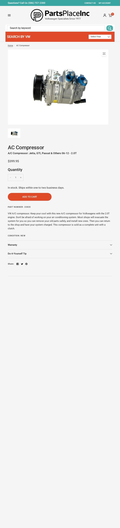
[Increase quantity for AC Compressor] (20, 177)
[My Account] (104, 15)
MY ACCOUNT (105, 3)
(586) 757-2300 (36, 3)
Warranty (12, 244)
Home (10, 45)
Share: (11, 264)
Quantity (15, 170)
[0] (109, 15)
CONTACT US (90, 3)
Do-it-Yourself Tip (17, 253)
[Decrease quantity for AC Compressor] (10, 177)
